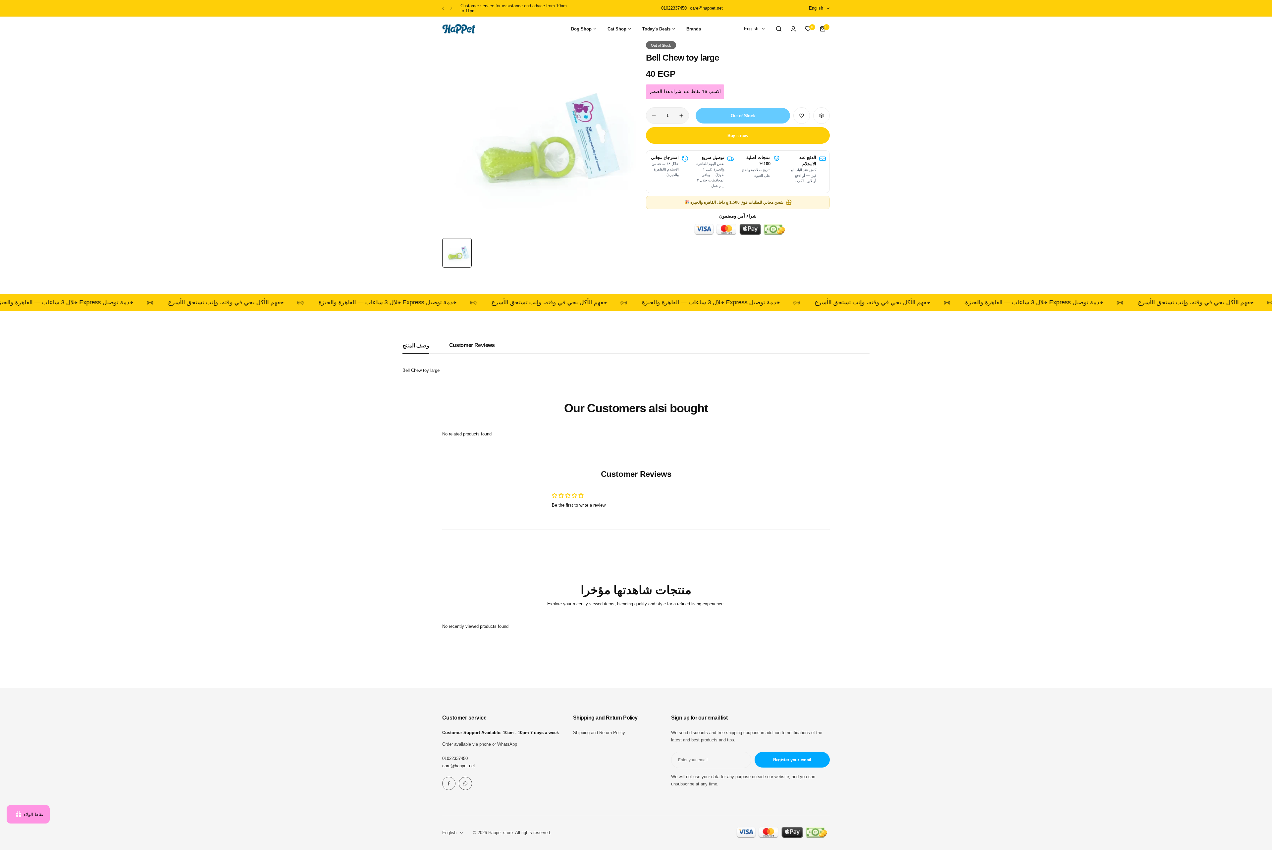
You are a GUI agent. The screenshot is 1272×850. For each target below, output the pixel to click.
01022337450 (455, 758)
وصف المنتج (415, 345)
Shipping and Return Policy (599, 732)
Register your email (792, 759)
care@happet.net (458, 765)
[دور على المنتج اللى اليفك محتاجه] (778, 29)
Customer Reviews (472, 345)
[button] (443, 8)
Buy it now (737, 135)
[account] (793, 29)
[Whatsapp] (465, 783)
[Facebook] (448, 783)
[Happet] (458, 29)
